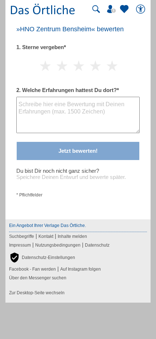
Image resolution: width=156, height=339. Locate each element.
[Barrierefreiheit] (141, 9)
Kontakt (45, 236)
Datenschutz (97, 245)
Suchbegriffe (21, 236)
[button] (42, 257)
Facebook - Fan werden (32, 269)
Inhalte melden (72, 236)
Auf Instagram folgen (80, 269)
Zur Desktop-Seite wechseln (37, 292)
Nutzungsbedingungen (58, 245)
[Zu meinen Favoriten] (125, 9)
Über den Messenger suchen (37, 277)
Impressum (20, 245)
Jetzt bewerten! (78, 151)
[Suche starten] (96, 9)
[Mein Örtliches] (112, 9)
